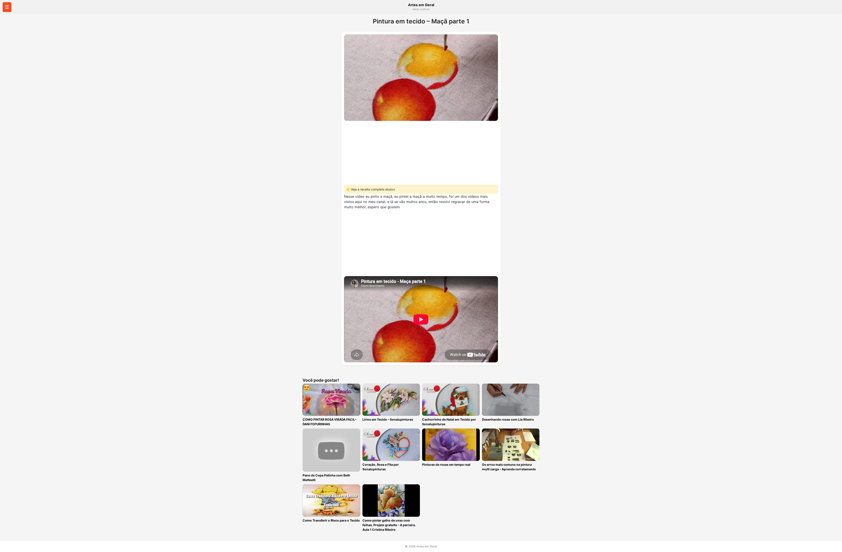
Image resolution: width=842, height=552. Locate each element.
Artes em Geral (421, 5)
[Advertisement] (421, 151)
